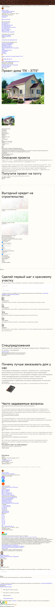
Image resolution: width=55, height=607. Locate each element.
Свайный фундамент (7, 499)
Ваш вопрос (4, 571)
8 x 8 (3, 514)
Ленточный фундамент (8, 498)
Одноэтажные (5, 511)
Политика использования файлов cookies (12, 547)
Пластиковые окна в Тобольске (10, 487)
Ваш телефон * (6, 290)
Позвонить (3, 557)
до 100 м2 (4, 507)
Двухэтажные (5, 512)
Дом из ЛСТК (5, 491)
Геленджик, (5, 537)
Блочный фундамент (7, 502)
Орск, (30, 537)
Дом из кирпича (6, 490)
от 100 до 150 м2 (6, 505)
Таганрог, (22, 537)
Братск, (27, 537)
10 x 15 (3, 523)
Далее (1, 576)
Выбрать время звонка (6, 586)
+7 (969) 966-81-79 (7, 12)
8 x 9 (3, 515)
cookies (14, 600)
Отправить (2, 585)
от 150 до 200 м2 (6, 506)
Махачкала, (11, 537)
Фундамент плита (6, 501)
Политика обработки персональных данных (13, 546)
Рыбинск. (34, 537)
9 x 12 (3, 520)
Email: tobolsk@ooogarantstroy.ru (10, 61)
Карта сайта (5, 548)
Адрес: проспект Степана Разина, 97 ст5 (12, 56)
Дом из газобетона (7, 494)
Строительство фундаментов (9, 497)
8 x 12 (3, 518)
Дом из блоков (5, 489)
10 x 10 (3, 521)
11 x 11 (3, 524)
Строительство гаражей (8, 495)
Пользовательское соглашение (10, 65)
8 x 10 (3, 516)
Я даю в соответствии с (25, 294)
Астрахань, (17, 537)
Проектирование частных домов (10, 503)
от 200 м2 (4, 509)
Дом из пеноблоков (7, 493)
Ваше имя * (5, 285)
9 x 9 (3, 519)
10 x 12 (3, 522)
